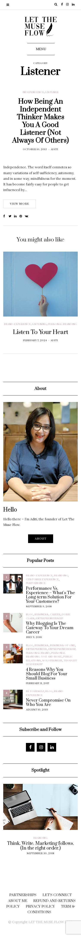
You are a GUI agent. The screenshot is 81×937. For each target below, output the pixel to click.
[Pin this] (22, 216)
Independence (33, 92)
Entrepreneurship (49, 618)
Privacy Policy (40, 906)
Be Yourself (35, 691)
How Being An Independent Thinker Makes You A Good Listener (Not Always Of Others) (40, 121)
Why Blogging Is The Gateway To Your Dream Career (49, 628)
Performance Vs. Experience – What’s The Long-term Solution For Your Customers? (50, 595)
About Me (17, 901)
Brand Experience (17, 324)
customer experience (42, 579)
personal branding (62, 324)
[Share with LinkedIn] (16, 216)
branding (61, 575)
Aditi (54, 149)
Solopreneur (52, 660)
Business (42, 614)
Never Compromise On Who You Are (48, 702)
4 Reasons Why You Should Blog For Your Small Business (46, 674)
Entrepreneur (36, 649)
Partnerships (23, 895)
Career (55, 614)
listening (39, 324)
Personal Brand (38, 653)
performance (36, 583)
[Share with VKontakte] (27, 216)
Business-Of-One (62, 645)
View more (19, 204)
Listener (52, 92)
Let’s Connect (57, 895)
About (40, 538)
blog (29, 614)
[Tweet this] (11, 216)
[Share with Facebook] (6, 216)
